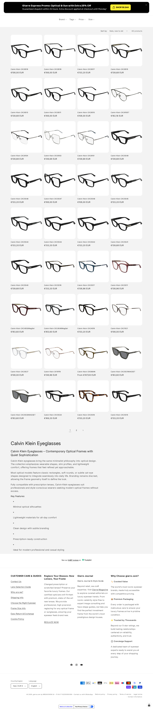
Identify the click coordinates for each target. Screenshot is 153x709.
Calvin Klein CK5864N (86, 372)
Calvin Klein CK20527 (19, 372)
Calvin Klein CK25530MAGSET (23, 415)
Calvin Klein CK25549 (119, 156)
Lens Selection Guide (21, 587)
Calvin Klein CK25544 (19, 242)
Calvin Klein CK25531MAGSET (123, 372)
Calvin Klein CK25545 (119, 199)
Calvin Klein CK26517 (86, 69)
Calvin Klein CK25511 (119, 285)
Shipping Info (17, 597)
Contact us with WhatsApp (83, 694)
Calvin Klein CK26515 (119, 69)
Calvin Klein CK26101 (85, 156)
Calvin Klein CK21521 (119, 328)
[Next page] (83, 430)
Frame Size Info (18, 608)
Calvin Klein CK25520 (53, 415)
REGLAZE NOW (51, 622)
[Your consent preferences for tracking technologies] (149, 705)
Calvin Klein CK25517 (86, 285)
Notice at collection (66, 706)
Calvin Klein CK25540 (19, 285)
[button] (63, 19)
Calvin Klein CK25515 (119, 415)
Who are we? (17, 592)
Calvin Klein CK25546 (86, 199)
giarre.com (36, 694)
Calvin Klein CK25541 (119, 242)
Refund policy (100, 694)
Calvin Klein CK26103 (52, 156)
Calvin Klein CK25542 (86, 242)
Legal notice (138, 694)
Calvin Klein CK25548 (19, 199)
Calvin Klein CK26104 (19, 156)
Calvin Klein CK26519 (19, 69)
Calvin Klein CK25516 (86, 415)
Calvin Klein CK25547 (53, 199)
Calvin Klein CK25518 (52, 285)
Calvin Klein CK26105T (120, 112)
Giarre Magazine (100, 589)
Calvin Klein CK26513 (19, 112)
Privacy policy (112, 694)
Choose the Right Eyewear (23, 603)
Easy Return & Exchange (22, 614)
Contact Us (16, 581)
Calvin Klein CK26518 (52, 69)
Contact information (135, 697)
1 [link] (70, 430)
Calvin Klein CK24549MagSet (56, 328)
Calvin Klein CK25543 (53, 242)
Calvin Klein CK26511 (52, 112)
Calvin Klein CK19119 (52, 372)
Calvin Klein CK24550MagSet (23, 328)
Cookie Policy (17, 619)
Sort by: (104, 31)
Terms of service (125, 694)
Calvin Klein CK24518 (86, 328)
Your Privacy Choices (81, 706)
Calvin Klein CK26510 (86, 112)
